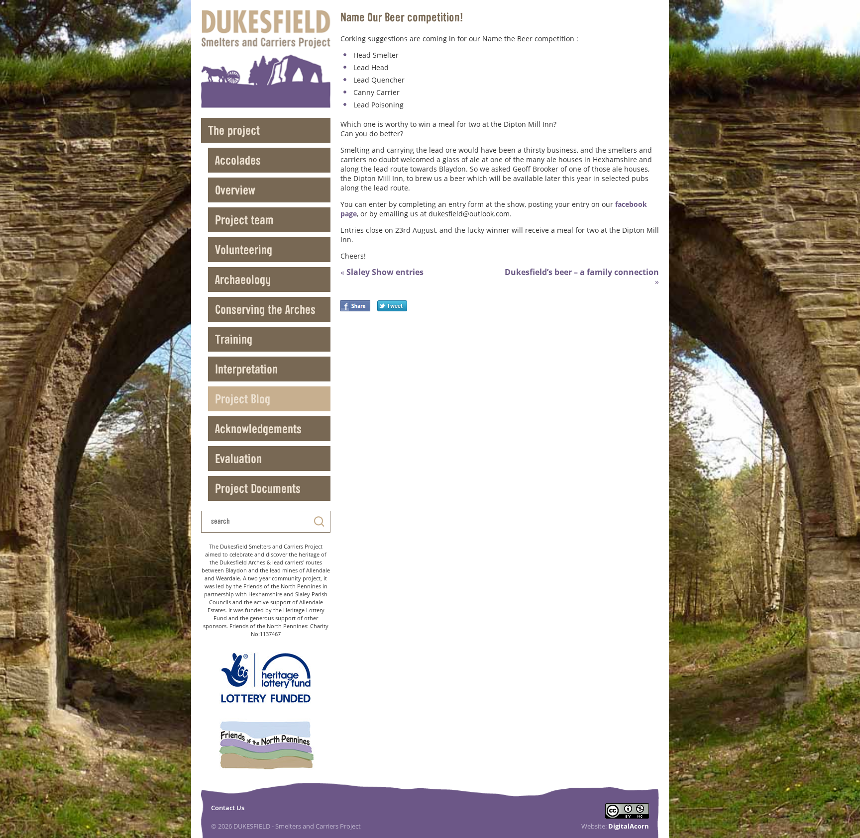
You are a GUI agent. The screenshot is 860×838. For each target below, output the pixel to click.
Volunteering (243, 249)
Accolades (238, 160)
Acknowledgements (258, 428)
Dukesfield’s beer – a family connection (582, 277)
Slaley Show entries (382, 272)
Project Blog (242, 398)
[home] (265, 59)
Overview (235, 189)
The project (234, 130)
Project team (244, 219)
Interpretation (246, 368)
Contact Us (227, 807)
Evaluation (238, 458)
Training (233, 339)
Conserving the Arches (265, 309)
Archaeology (243, 279)
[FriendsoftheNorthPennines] (265, 745)
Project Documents (258, 488)
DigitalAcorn (628, 826)
